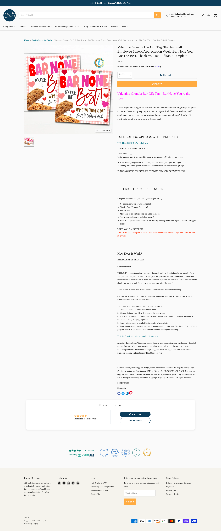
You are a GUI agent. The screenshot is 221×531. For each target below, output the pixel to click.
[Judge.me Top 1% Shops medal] (147, 452)
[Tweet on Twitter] (123, 393)
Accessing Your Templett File (102, 487)
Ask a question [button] (135, 420)
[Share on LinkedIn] (127, 393)
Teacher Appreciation (40, 26)
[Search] (157, 15)
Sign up (130, 501)
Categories (8, 26)
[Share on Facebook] (118, 393)
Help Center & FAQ (99, 483)
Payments (170, 487)
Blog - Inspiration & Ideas (95, 26)
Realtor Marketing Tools (42, 40)
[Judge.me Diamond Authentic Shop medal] (104, 452)
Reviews (114, 26)
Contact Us (95, 494)
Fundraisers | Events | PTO (67, 26)
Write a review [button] (135, 414)
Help (124, 26)
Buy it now (157, 83)
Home (26, 40)
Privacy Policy (172, 490)
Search (26, 517)
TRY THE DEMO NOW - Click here (132, 143)
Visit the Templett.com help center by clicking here (137, 336)
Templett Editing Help (99, 490)
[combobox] (86, 15)
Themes (22, 26)
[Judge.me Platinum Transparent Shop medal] (136, 452)
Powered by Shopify (31, 523)
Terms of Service (173, 494)
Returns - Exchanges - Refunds (178, 483)
